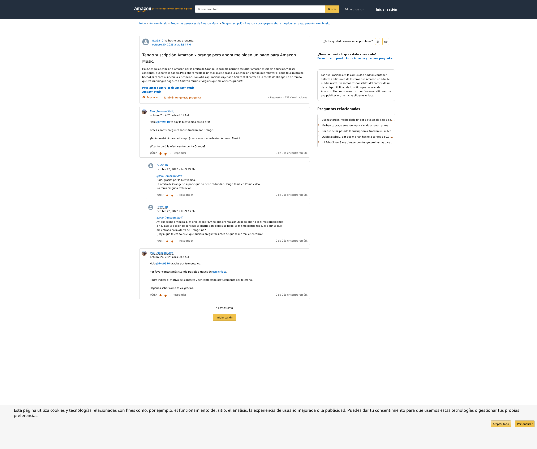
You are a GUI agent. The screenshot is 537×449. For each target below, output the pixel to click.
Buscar (332, 9)
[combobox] (267, 9)
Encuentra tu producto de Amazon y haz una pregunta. (355, 58)
